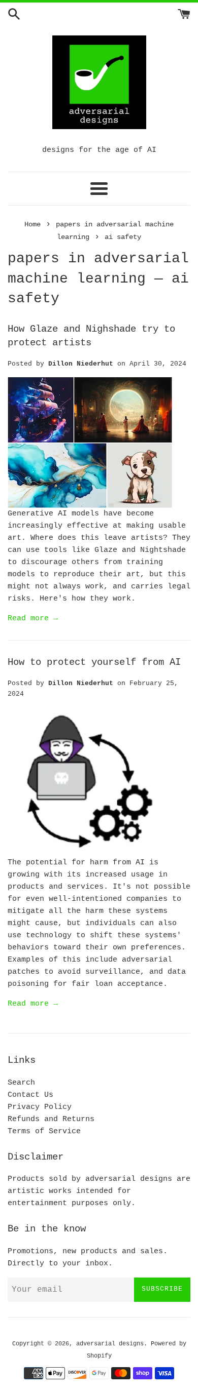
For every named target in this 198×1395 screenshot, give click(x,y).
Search (21, 1083)
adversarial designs (110, 1343)
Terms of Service (44, 1131)
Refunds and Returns (51, 1119)
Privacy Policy (40, 1107)
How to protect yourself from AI (94, 662)
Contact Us (30, 1095)
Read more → (33, 618)
